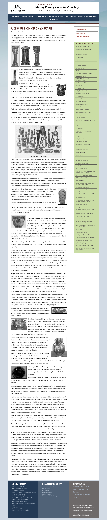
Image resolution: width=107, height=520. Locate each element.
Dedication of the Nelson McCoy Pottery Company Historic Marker (85, 184)
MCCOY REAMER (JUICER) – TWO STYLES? (84, 135)
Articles (60, 16)
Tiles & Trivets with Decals (82, 82)
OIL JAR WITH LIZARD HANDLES (84, 175)
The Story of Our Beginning (49, 496)
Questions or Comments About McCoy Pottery (24, 503)
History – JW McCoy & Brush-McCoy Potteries (24, 492)
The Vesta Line (79, 57)
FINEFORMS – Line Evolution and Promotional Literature (84, 79)
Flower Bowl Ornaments (81, 147)
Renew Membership (82, 37)
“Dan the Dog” (79, 85)
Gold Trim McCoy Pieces (82, 160)
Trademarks (15, 507)
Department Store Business (82, 93)
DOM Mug (78, 70)
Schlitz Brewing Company (82, 104)
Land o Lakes (79, 52)
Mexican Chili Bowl (80, 117)
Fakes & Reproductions (18, 490)
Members (76, 487)
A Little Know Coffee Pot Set (82, 219)
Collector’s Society (28, 16)
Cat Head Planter (80, 107)
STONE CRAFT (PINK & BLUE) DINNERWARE (83, 131)
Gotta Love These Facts (81, 141)
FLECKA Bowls (79, 155)
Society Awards (46, 494)
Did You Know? (79, 229)
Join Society (80, 33)
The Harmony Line (80, 96)
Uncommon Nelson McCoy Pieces (84, 240)
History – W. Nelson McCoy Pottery (21, 511)
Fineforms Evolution (80, 157)
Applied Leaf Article (80, 152)
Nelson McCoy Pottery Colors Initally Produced (24, 498)
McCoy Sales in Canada (81, 90)
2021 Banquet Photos (81, 76)
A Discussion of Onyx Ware (82, 216)
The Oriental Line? (80, 165)
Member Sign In (53, 19)
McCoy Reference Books (18, 494)
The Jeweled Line (80, 99)
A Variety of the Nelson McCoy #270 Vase (86, 207)
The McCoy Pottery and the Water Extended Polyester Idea (84, 222)
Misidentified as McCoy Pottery (20, 496)
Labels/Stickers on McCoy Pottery (84, 73)
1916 (77, 125)
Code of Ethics (46, 489)
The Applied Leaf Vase (81, 65)
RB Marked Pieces (80, 180)
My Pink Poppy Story (81, 243)
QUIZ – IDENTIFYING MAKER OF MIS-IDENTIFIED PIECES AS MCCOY (85, 172)
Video (66, 16)
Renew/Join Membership (43, 16)
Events (54, 16)
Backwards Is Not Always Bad (83, 144)
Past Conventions (47, 492)
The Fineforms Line (80, 197)
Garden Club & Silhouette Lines (83, 112)
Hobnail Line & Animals (81, 62)
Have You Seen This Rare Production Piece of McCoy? (85, 249)
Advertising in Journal (48, 487)
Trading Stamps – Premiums (82, 109)
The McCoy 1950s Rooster (82, 123)
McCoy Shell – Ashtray (81, 60)
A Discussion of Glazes (81, 232)
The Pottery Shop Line (81, 101)
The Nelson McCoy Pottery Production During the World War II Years (85, 201)
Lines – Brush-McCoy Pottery (19, 489)
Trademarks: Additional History (20, 509)
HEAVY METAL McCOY (81, 177)
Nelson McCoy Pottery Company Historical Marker (86, 194)
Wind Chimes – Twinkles (81, 54)
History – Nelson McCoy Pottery (20, 500)
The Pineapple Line (80, 115)
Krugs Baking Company (81, 168)
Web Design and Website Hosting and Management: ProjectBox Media (82, 515)
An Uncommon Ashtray (81, 204)
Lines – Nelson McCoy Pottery (20, 501)
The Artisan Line (79, 128)
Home (75, 497)
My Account (85, 487)
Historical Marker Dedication (82, 187)
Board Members (91, 16)
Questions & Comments (77, 16)
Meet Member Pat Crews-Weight (83, 49)
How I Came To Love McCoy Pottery (84, 245)
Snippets (14, 505)
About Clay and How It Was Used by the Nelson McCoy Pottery (85, 226)
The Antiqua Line (80, 88)
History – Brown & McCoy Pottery (20, 487)
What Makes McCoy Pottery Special (84, 213)
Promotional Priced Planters (82, 163)
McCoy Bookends (80, 139)
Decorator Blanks (80, 68)
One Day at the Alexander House (83, 235)
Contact (75, 492)
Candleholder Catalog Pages (82, 46)
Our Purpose (45, 490)
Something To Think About (82, 149)
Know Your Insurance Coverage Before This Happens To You (85, 190)
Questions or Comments (81, 495)
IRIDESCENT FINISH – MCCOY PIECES (86, 120)
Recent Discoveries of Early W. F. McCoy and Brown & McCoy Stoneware (86, 210)
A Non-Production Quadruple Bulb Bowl (85, 237)
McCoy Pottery (15, 16)
